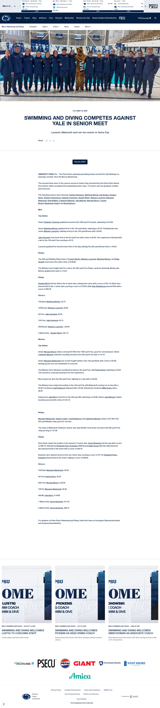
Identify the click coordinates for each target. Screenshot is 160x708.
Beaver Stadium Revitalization (105, 18)
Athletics (42, 18)
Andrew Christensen (52, 198)
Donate (77, 27)
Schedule (33, 27)
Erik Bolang (104, 195)
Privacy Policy (56, 690)
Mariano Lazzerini (98, 198)
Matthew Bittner (92, 195)
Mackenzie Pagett (52, 203)
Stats (55, 27)
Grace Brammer (94, 443)
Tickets (27, 18)
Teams (18, 18)
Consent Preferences (73, 690)
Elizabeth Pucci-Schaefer (67, 446)
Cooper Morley (74, 259)
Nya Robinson (69, 203)
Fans (51, 18)
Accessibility (81, 699)
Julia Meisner (80, 201)
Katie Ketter (100, 370)
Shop (34, 18)
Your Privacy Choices (72, 694)
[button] (145, 6)
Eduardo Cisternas (69, 198)
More (87, 27)
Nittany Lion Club (83, 18)
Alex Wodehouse (99, 286)
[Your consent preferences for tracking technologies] (4, 704)
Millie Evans (107, 388)
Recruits (58, 18)
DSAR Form (108, 690)
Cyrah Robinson (58, 388)
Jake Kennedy (44, 238)
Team (44, 27)
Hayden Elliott (84, 198)
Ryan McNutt (53, 201)
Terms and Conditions (92, 690)
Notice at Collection (91, 694)
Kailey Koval (93, 446)
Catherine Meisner (66, 201)
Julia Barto (52, 397)
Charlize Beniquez (76, 195)
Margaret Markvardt (52, 361)
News (66, 27)
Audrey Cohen (61, 419)
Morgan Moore (93, 201)
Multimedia (69, 18)
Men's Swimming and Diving (12, 626)
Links (36, 11)
